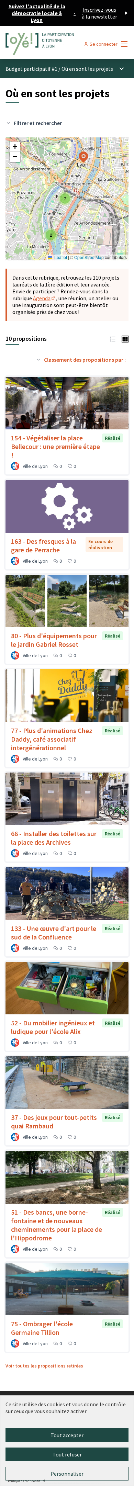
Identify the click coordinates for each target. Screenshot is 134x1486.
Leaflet (60, 257)
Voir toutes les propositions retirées (44, 1366)
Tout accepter (67, 1435)
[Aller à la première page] (51, 44)
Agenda (44, 298)
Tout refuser (67, 1454)
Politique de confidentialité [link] (26, 1481)
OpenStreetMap (89, 257)
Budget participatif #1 (31, 68)
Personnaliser (67, 1473)
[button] (51, 235)
